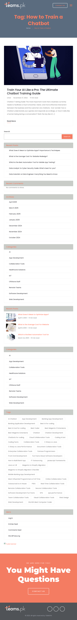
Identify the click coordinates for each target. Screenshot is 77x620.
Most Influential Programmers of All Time (24, 479)
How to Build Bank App (17, 460)
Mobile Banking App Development (21, 474)
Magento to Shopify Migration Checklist (23, 470)
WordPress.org (14, 536)
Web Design (64, 497)
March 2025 (13, 208)
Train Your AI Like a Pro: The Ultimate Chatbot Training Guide (32, 91)
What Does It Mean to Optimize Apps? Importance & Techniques (34, 150)
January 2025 (14, 220)
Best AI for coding (47, 423)
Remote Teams (15, 287)
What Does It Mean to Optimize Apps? (33, 314)
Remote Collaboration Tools (19, 488)
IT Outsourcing (36, 460)
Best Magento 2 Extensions (55, 428)
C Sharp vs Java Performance (20, 446)
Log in (10, 518)
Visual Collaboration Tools (44, 497)
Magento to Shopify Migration (34, 465)
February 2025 (14, 214)
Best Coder (35, 428)
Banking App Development (52, 419)
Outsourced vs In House (17, 483)
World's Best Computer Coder (40, 502)
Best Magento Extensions (18, 433)
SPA (41, 493)
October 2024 (14, 237)
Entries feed (13, 524)
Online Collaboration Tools (56, 479)
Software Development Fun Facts (21, 493)
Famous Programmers (46, 451)
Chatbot (36, 433)
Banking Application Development (21, 423)
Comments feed (14, 530)
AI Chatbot (12, 419)
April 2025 (13, 202)
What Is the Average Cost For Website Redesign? (28, 156)
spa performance (55, 493)
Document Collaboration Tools (49, 446)
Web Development (16, 299)
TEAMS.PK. (48, 616)
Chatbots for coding (16, 437)
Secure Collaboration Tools (46, 488)
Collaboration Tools (16, 264)
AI (10, 252)
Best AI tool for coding (16, 428)
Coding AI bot (60, 437)
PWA (33, 483)
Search (7, 131)
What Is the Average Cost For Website (33, 324)
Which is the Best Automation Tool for (33, 335)
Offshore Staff (14, 281)
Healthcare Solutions (17, 270)
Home (28, 28)
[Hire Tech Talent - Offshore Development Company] (15, 5)
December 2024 (15, 226)
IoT (10, 276)
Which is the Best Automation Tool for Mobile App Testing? (32, 162)
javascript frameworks (56, 460)
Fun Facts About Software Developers (47, 456)
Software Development (18, 293)
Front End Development (17, 456)
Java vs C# (12, 465)
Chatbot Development (54, 433)
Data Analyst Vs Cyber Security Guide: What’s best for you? (32, 168)
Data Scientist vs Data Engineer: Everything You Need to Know (33, 174)
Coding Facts (13, 442)
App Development (16, 258)
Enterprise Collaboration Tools (20, 451)
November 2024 (15, 231)
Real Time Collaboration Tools (52, 483)
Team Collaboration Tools (18, 497)
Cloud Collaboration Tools (39, 437)
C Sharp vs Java (50, 442)
